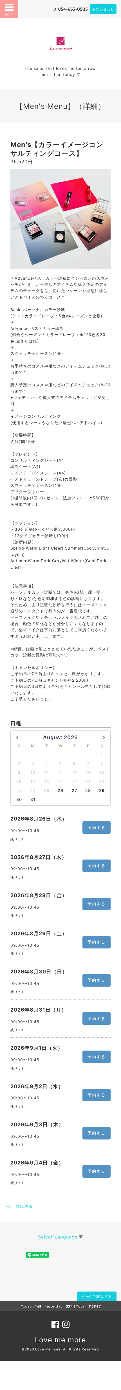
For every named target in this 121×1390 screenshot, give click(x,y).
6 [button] (74, 763)
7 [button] (88, 763)
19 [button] (60, 781)
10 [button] (32, 772)
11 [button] (46, 772)
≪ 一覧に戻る (19, 1206)
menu (9, 14)
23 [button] (19, 790)
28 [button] (88, 790)
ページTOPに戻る (97, 1296)
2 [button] (19, 763)
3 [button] (33, 763)
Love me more (60, 1340)
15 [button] (101, 772)
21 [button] (88, 781)
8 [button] (101, 763)
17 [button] (32, 781)
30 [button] (19, 799)
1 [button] (102, 754)
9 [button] (19, 772)
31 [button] (32, 799)
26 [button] (60, 790)
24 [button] (33, 790)
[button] (18, 737)
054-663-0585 (73, 9)
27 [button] (74, 790)
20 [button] (74, 781)
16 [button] (19, 781)
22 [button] (102, 781)
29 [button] (102, 790)
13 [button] (74, 772)
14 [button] (88, 772)
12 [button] (60, 772)
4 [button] (46, 763)
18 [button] (46, 781)
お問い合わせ (103, 9)
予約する (97, 827)
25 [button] (47, 790)
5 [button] (60, 763)
